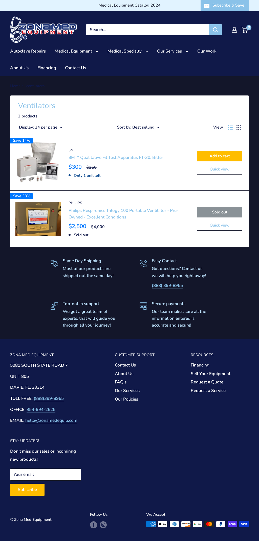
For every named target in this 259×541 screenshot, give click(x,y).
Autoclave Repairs (28, 51)
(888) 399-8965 (167, 285)
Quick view (220, 169)
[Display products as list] (230, 127)
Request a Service (208, 391)
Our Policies (126, 399)
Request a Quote (207, 382)
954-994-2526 (41, 409)
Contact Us (75, 68)
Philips (75, 203)
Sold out (219, 212)
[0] (245, 30)
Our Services (170, 51)
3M (71, 150)
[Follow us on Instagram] (103, 524)
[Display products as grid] (238, 127)
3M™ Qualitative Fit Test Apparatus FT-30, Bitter (116, 157)
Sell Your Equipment (210, 374)
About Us (19, 68)
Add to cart (219, 156)
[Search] (215, 29)
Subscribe (27, 490)
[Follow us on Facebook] (93, 524)
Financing (46, 68)
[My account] (234, 30)
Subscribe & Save (228, 5)
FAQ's (120, 382)
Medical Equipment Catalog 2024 (129, 5)
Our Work (207, 51)
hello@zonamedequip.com (51, 420)
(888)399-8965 (49, 398)
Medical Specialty (125, 51)
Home (15, 85)
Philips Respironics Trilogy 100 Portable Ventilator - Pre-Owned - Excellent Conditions (123, 214)
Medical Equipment (74, 51)
